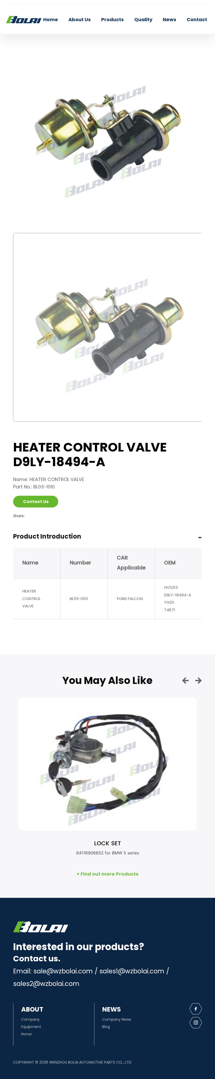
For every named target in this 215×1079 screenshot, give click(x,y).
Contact (197, 19)
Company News (116, 1019)
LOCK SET (107, 844)
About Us (79, 19)
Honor (26, 1034)
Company (30, 1019)
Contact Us (36, 502)
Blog (106, 1026)
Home (50, 19)
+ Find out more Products (107, 874)
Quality (143, 19)
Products (112, 19)
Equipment (31, 1026)
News (169, 19)
